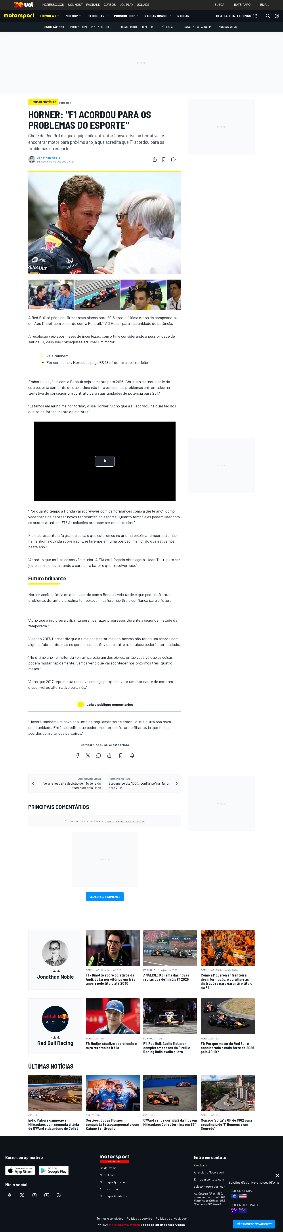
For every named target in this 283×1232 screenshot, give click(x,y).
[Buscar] (268, 15)
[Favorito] (163, 159)
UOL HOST (75, 4)
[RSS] (59, 1195)
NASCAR (183, 16)
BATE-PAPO (242, 4)
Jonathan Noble (48, 157)
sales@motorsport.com (210, 1186)
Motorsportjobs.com (113, 1182)
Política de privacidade (171, 1218)
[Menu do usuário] (276, 15)
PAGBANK (93, 4)
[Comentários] (174, 159)
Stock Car (96, 16)
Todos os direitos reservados (163, 1224)
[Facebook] (77, 755)
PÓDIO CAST (168, 27)
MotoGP (71, 16)
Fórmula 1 (48, 16)
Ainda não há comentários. (105, 821)
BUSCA (219, 4)
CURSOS (110, 4)
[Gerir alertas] (132, 755)
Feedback (200, 1165)
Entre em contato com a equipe (215, 1179)
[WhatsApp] (98, 755)
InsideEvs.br (108, 1168)
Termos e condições (110, 1218)
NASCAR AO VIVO (229, 27)
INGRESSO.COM (53, 4)
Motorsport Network (124, 1224)
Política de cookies (139, 1218)
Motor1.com (107, 1175)
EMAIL (264, 4)
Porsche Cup (124, 16)
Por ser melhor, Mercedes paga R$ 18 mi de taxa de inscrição (97, 362)
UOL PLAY (126, 4)
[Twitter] (88, 755)
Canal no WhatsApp (197, 27)
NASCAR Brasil (156, 16)
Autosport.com (110, 1189)
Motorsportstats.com (114, 1196)
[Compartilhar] (154, 159)
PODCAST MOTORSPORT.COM (135, 27)
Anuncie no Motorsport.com (212, 1172)
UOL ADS (143, 4)
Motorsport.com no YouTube (90, 27)
